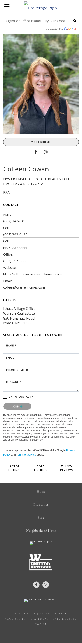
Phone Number (17, 369)
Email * (11, 357)
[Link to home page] (41, 6)
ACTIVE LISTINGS (15, 468)
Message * (13, 382)
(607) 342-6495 (15, 221)
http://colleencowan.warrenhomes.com (32, 274)
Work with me (41, 142)
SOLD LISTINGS (40, 468)
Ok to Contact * (21, 396)
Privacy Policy (53, 614)
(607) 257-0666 (15, 247)
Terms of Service (26, 454)
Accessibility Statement (27, 619)
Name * (11, 345)
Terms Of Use (24, 614)
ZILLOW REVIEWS (66, 468)
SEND (16, 406)
